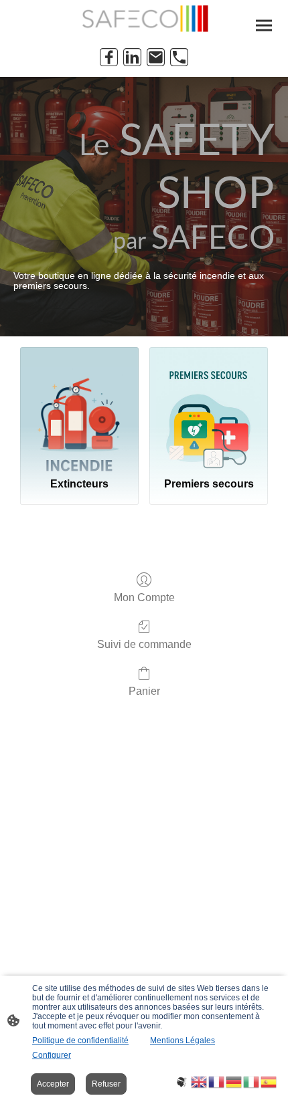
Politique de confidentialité (80, 1040)
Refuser (106, 1084)
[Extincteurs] (79, 406)
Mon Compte (144, 597)
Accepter (53, 1084)
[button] (182, 1081)
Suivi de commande (144, 644)
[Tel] (179, 57)
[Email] (156, 57)
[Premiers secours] (208, 406)
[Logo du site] (144, 18)
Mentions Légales (182, 1040)
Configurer (51, 1055)
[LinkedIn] (132, 57)
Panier (144, 691)
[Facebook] (109, 57)
